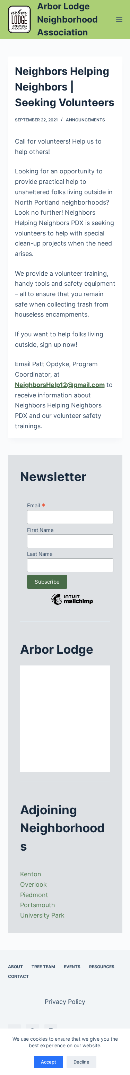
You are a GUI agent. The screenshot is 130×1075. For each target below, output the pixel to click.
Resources (101, 966)
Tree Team (43, 966)
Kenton (30, 874)
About (15, 966)
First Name (40, 530)
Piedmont (34, 894)
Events (72, 966)
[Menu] (119, 19)
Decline (81, 1062)
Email (36, 505)
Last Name (40, 554)
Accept (48, 1062)
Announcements (85, 119)
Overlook (33, 884)
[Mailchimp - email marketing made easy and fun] (72, 604)
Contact (18, 976)
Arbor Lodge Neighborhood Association (67, 19)
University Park (42, 915)
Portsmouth (37, 905)
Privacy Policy (65, 1001)
